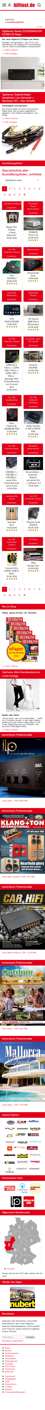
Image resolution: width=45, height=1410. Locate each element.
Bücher (8, 1350)
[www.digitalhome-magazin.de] (9, 1193)
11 (14, 194)
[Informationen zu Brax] (9, 1129)
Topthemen (10, 1369)
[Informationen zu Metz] (32, 1148)
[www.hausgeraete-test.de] (22, 1193)
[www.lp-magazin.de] (16, 1206)
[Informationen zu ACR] (10, 1122)
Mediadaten (10, 1379)
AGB (7, 1381)
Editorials (9, 1371)
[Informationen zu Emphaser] (35, 1129)
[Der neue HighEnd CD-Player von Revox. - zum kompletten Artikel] (22, 73)
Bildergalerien (11, 1361)
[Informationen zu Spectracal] (22, 1162)
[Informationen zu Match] (19, 1147)
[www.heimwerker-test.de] (35, 1193)
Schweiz (10, 1268)
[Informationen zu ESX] (9, 1136)
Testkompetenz (12, 1353)
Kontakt (8, 1389)
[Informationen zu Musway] (9, 1155)
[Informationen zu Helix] (22, 1142)
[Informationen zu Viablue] (9, 1170)
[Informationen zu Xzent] (21, 1169)
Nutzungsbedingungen (15, 1392)
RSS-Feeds (10, 1366)
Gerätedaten (10, 1358)
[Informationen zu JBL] (9, 1149)
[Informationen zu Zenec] (34, 1169)
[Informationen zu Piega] (35, 1155)
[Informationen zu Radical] (9, 1163)
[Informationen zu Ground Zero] (9, 1142)
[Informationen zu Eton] (20, 1135)
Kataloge (9, 1363)
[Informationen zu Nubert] (22, 1156)
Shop (7, 1348)
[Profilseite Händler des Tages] (22, 1298)
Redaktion (9, 1356)
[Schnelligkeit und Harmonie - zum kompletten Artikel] (22, 142)
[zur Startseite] (24, 5)
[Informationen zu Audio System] (21, 1122)
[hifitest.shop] (29, 1206)
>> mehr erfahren (10, 666)
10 (9, 194)
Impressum (10, 1376)
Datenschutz (10, 1384)
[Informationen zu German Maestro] (33, 1135)
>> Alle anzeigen (9, 53)
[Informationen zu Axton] (33, 1121)
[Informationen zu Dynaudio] (22, 1128)
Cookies (8, 1386)
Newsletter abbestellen (12, 1341)
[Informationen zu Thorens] (35, 1162)
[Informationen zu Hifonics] (35, 1142)
